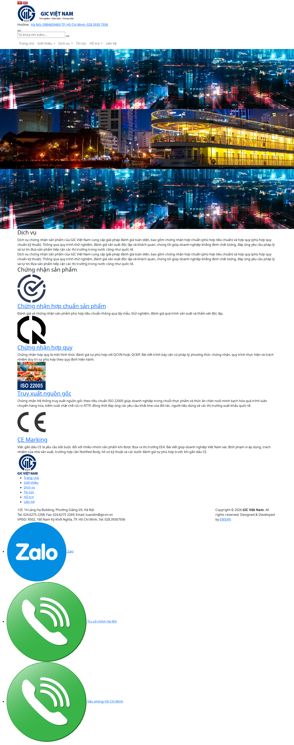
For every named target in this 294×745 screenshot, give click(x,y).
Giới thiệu (45, 43)
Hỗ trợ (95, 43)
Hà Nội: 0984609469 (46, 24)
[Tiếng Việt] (20, 2)
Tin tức (81, 43)
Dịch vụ (64, 43)
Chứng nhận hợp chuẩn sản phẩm (61, 306)
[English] (25, 2)
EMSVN (225, 519)
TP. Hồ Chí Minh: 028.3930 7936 (84, 24)
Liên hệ (111, 43)
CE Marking (32, 439)
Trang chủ (26, 43)
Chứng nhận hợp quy (44, 347)
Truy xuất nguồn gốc (44, 393)
